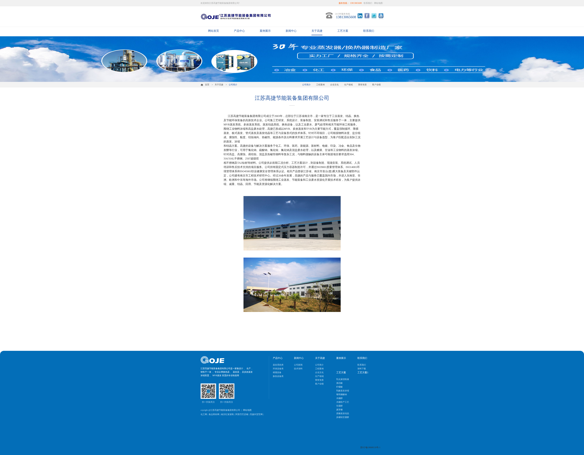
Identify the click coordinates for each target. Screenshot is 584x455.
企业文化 (334, 85)
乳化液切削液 (342, 379)
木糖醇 (339, 398)
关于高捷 (316, 30)
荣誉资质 (362, 85)
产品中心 (239, 30)
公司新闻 (298, 365)
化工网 (204, 414)
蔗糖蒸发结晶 (342, 413)
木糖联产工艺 (342, 402)
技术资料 (298, 369)
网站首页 (213, 30)
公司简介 (306, 85)
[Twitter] (374, 16)
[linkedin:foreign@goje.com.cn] (360, 16)
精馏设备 (277, 372)
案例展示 (265, 30)
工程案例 (320, 85)
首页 (206, 85)
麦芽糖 (339, 410)
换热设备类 (278, 376)
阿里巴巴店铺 (241, 414)
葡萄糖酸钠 (341, 394)
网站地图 (378, 3)
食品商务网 (214, 414)
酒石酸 (339, 383)
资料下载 (361, 369)
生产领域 (348, 85)
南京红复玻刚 (227, 414)
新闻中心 (291, 30)
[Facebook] (367, 16)
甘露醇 (339, 406)
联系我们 (368, 3)
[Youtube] (381, 16)
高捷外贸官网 (256, 414)
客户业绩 (376, 85)
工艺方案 (342, 30)
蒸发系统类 (278, 365)
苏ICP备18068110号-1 (370, 447)
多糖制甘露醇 (342, 417)
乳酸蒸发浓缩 (342, 391)
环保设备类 (278, 369)
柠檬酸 (339, 387)
